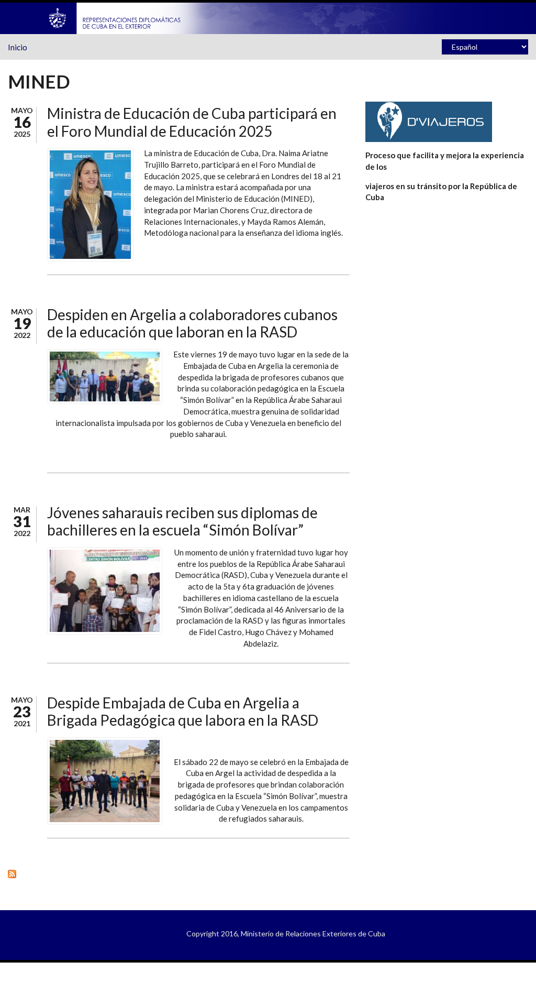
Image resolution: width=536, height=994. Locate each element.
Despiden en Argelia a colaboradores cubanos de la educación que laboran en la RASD (192, 323)
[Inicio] (115, 17)
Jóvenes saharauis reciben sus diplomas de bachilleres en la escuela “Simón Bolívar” (182, 521)
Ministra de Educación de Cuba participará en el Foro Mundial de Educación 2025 (192, 122)
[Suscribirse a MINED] (179, 873)
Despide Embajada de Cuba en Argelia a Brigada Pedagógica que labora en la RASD (182, 711)
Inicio (17, 47)
